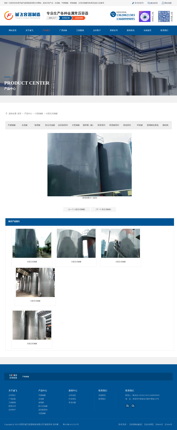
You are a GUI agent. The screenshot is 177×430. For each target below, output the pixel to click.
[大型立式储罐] (32, 257)
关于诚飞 (29, 30)
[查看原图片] (87, 198)
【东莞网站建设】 (136, 424)
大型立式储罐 (52, 114)
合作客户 (97, 30)
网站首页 (12, 30)
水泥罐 (24, 125)
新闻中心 (73, 390)
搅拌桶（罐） (88, 125)
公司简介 (12, 395)
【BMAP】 (159, 424)
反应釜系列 (63, 125)
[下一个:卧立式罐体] (103, 209)
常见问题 (72, 402)
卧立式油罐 (50, 125)
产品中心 (28, 114)
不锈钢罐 (12, 125)
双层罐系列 (114, 125)
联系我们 (164, 30)
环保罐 (140, 125)
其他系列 (127, 125)
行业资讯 (72, 399)
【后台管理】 (149, 424)
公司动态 (72, 395)
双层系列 (101, 125)
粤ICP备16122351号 (71, 424)
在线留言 (147, 30)
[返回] (95, 198)
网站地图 (166, 2)
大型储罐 (39, 114)
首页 (19, 114)
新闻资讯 (130, 30)
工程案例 (80, 30)
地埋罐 (37, 125)
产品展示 (46, 30)
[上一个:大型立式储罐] (76, 209)
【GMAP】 (168, 424)
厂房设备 (63, 30)
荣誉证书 (114, 30)
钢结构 (165, 125)
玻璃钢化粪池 (152, 125)
